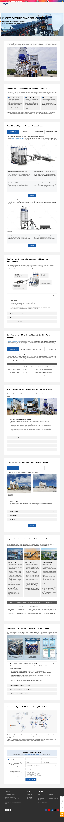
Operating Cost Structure (26, 349)
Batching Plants (29, 794)
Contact (61, 815)
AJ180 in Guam (13, 467)
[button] (62, 811)
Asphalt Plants (29, 800)
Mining (39, 794)
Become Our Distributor (34, 9)
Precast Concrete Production (53, 798)
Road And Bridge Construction (42, 802)
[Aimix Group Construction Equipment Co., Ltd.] (5, 3)
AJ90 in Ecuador (25, 467)
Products (8, 7)
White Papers (49, 7)
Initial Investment (13, 349)
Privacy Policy (52, 817)
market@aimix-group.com (28, 754)
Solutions (27, 7)
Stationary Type (13, 131)
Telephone (62, 808)
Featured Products (21, 7)
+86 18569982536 (12, 797)
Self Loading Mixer (30, 797)
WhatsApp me (38, 754)
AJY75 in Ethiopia (38, 467)
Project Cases (14, 7)
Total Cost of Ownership (38, 349)
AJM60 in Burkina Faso (51, 467)
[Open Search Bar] (60, 9)
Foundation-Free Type (38, 131)
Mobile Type (25, 131)
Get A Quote (32, 195)
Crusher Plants (29, 798)
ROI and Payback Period (51, 349)
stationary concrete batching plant (17, 138)
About (44, 7)
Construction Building (41, 800)
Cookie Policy (57, 817)
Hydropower (51, 794)
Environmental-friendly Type (51, 131)
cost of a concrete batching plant (14, 341)
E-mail (62, 801)
